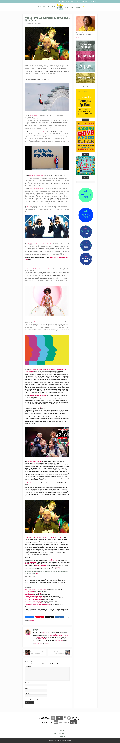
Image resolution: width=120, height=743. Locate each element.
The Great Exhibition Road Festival (33, 596)
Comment (28, 666)
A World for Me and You (44, 638)
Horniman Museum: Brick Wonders (37, 132)
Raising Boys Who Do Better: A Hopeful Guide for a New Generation (50, 634)
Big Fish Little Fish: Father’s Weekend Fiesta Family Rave (39, 269)
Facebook (40, 643)
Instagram (46, 643)
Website (27, 693)
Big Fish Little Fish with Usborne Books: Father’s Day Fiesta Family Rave (45, 538)
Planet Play (29, 206)
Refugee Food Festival (40, 565)
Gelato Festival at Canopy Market (33, 599)
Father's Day (29, 621)
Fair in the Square (53, 560)
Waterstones (36, 642)
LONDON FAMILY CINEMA (31, 584)
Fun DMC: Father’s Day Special (34, 461)
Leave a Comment (38, 23)
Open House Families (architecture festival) (36, 589)
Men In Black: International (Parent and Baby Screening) (39, 243)
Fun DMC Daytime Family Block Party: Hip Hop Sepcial (38, 598)
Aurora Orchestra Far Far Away (32, 601)
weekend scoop (49, 621)
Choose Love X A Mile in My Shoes (37, 175)
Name (27, 683)
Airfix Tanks (30, 482)
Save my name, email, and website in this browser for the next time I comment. (47, 699)
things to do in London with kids (39, 621)
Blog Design (59, 740)
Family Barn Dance (29, 594)
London (32, 620)
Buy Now (86, 120)
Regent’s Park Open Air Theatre (36, 188)
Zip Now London (33, 115)
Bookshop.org (59, 640)
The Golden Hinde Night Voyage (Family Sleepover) (37, 604)
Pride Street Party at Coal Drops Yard (35, 321)
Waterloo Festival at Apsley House (37, 395)
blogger (45, 632)
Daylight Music (33, 562)
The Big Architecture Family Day (33, 593)
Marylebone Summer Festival (56, 559)
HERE (37, 573)
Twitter (36, 643)
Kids (30, 620)
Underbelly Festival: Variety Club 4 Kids (37, 407)
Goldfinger (57, 567)
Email (26, 688)
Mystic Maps (28, 564)
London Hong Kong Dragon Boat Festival (35, 602)
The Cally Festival (29, 591)
